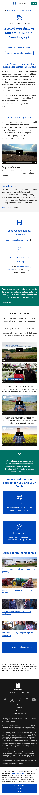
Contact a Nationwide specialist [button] (19, 47)
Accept (19, 788)
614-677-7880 (22, 472)
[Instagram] (20, 700)
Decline (19, 792)
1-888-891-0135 (25, 693)
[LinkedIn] (27, 700)
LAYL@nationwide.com (24, 469)
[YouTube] (34, 700)
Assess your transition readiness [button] (19, 53)
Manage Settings (19, 785)
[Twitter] (12, 700)
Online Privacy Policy (18, 773)
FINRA (3, 739)
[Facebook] (5, 700)
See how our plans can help (17, 239)
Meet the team (7, 207)
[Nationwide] (19, 686)
